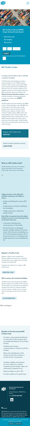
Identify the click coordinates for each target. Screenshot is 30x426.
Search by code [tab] (9, 37)
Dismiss (11, 423)
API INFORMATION (9, 298)
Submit (6, 53)
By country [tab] (8, 42)
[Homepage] (3, 3)
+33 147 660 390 (16, 396)
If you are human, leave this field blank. (14, 56)
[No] (28, 422)
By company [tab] (8, 39)
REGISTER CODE (8, 272)
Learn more (18, 423)
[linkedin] (11, 399)
